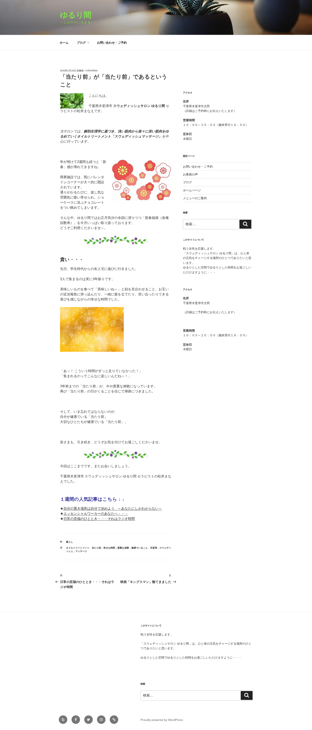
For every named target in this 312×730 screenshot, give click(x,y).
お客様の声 (190, 174)
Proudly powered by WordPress (162, 720)
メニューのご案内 (195, 198)
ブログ (81, 42)
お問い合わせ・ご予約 (112, 42)
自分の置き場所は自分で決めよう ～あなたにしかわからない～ (112, 508)
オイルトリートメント (77, 547)
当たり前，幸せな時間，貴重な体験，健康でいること (120, 547)
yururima (91, 70)
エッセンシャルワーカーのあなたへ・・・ (95, 513)
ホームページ (192, 190)
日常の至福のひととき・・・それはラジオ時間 (99, 518)
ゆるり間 (79, 15)
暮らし (69, 542)
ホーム (64, 42)
